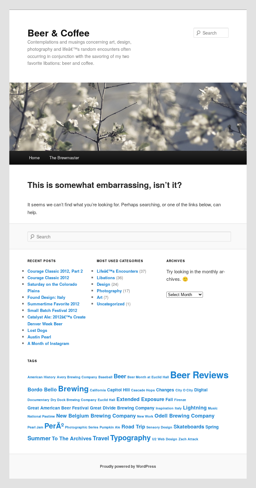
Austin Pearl (39, 337)
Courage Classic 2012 (48, 277)
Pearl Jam (35, 427)
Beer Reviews (199, 374)
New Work (145, 416)
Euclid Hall (106, 399)
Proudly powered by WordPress (128, 466)
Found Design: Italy (46, 297)
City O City (184, 390)
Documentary (38, 399)
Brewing (73, 388)
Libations (106, 277)
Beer (120, 376)
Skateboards (189, 426)
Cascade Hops (143, 390)
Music (213, 408)
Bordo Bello (42, 389)
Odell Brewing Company (184, 415)
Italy (178, 408)
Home (34, 157)
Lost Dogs (37, 330)
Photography (109, 291)
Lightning (195, 407)
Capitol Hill (118, 389)
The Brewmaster (64, 157)
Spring (212, 426)
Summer (39, 438)
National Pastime (41, 416)
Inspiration (165, 408)
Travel (101, 438)
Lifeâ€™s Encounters (117, 271)
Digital (201, 389)
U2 (154, 439)
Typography (130, 437)
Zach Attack (188, 439)
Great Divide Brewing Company (122, 407)
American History (41, 377)
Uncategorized (111, 304)
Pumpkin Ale (110, 427)
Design (103, 284)
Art (99, 297)
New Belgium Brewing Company (96, 415)
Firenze (180, 399)
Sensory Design (159, 427)
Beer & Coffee (58, 32)
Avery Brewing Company (77, 377)
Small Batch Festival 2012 (52, 310)
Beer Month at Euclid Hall (148, 377)
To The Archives (71, 438)
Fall (169, 399)
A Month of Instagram (48, 343)
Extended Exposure (140, 399)
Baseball (105, 377)
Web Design (167, 439)
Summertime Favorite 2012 (53, 304)
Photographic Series (81, 427)
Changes (165, 389)
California (98, 390)
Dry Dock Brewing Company (73, 399)
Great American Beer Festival (58, 407)
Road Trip (133, 426)
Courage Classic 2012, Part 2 (55, 271)
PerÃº (54, 425)
